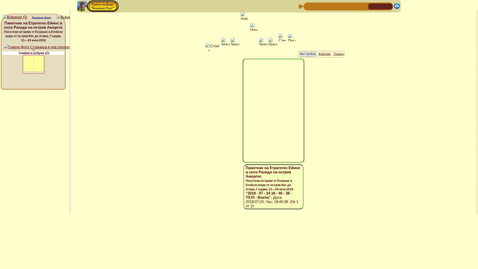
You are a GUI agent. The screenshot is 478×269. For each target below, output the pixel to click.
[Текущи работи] (340, 6)
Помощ (339, 54)
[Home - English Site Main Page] (388, 6)
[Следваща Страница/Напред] (316, 6)
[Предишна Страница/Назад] (308, 6)
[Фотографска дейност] (348, 6)
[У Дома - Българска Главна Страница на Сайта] (380, 6)
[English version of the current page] (15, 17)
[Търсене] (364, 6)
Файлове (324, 54)
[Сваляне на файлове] (356, 6)
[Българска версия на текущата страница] (68, 17)
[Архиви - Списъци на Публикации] (324, 6)
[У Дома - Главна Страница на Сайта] (372, 6)
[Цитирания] (332, 6)
